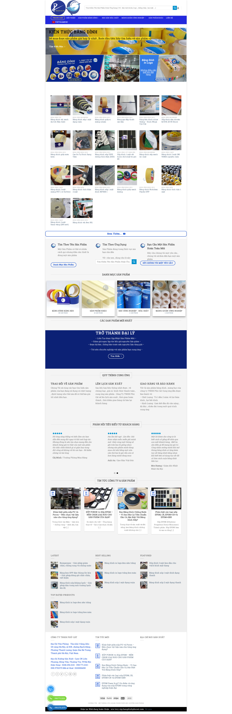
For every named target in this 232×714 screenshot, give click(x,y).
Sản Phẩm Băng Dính (88, 18)
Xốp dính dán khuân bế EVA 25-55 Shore (171, 120)
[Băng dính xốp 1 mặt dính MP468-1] (105, 175)
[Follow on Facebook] (53, 677)
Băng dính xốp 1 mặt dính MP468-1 (104, 190)
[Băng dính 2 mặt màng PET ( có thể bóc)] (60, 175)
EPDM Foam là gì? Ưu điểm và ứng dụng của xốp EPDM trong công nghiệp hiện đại (118, 688)
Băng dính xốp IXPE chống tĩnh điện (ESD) (105, 155)
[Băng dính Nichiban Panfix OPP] (149, 175)
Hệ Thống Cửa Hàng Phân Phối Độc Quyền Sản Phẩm (121, 706)
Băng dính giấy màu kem (60, 155)
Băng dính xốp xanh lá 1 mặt (148, 155)
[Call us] (66, 677)
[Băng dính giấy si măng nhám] (105, 105)
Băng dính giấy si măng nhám (103, 120)
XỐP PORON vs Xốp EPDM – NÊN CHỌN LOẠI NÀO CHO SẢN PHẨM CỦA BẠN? (117, 659)
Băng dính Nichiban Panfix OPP (148, 190)
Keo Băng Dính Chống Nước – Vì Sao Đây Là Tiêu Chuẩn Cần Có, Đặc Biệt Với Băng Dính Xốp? (119, 670)
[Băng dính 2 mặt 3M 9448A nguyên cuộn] (171, 140)
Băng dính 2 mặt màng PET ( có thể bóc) (60, 190)
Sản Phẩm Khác (156, 18)
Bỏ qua (148, 712)
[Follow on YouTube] (75, 677)
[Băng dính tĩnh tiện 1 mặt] (171, 175)
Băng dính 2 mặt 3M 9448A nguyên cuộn (171, 155)
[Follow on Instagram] (57, 677)
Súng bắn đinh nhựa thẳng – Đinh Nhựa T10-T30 (148, 121)
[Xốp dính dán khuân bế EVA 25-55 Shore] (171, 105)
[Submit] (175, 8)
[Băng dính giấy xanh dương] (127, 175)
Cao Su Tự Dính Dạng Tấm (82, 155)
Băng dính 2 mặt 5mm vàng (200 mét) (60, 223)
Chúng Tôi (92, 706)
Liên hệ (169, 18)
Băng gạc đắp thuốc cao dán (125, 120)
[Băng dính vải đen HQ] (83, 208)
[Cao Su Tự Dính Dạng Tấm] (83, 140)
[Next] (182, 454)
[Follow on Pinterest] (70, 677)
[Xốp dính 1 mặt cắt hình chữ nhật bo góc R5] (127, 140)
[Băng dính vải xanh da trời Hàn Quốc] (60, 105)
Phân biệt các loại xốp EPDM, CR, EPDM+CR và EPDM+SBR (117, 679)
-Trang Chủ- (58, 18)
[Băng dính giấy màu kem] (60, 140)
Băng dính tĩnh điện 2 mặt (82, 190)
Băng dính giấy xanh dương (126, 190)
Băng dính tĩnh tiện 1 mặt (171, 190)
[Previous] (49, 454)
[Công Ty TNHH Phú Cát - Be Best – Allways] (66, 7)
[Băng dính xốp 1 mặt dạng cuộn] (83, 105)
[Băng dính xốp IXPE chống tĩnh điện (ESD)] (105, 140)
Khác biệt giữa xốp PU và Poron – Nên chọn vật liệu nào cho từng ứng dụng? (119, 649)
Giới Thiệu (70, 18)
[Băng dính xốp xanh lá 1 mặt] (149, 140)
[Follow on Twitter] (62, 677)
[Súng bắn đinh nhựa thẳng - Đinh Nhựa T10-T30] (149, 105)
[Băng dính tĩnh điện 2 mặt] (83, 175)
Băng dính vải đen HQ (82, 222)
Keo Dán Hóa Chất (110, 18)
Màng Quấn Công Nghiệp (133, 18)
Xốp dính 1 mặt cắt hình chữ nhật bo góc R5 (126, 156)
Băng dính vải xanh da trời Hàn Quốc (60, 120)
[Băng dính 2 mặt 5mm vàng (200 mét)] (60, 208)
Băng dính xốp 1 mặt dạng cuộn (82, 120)
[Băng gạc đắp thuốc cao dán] (127, 105)
